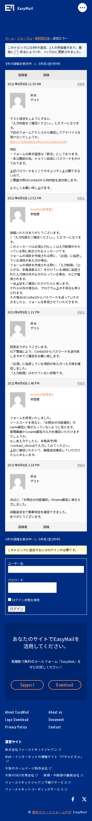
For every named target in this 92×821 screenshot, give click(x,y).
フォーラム (24, 38)
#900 (81, 84)
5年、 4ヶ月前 (45, 52)
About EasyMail (17, 712)
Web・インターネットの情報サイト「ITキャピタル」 (44, 756)
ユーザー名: (16, 563)
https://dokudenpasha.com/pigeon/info (38, 141)
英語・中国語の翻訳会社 (61, 775)
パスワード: (16, 580)
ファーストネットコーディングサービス (34, 789)
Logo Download (17, 719)
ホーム (9, 38)
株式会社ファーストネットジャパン (31, 749)
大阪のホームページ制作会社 (26, 768)
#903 (81, 383)
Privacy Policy (16, 727)
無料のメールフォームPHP (52, 812)
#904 (81, 465)
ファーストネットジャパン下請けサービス (36, 782)
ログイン (16, 609)
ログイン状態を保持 (26, 600)
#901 (81, 198)
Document (56, 719)
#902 (81, 312)
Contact (55, 727)
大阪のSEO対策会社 (19, 775)
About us (55, 712)
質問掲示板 (42, 38)
